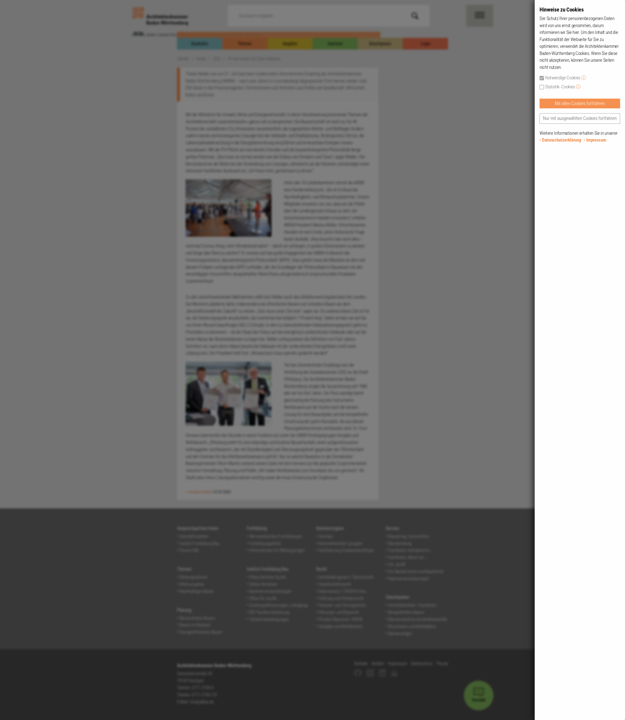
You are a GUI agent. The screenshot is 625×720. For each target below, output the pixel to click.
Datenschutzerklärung (561, 140)
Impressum (596, 140)
